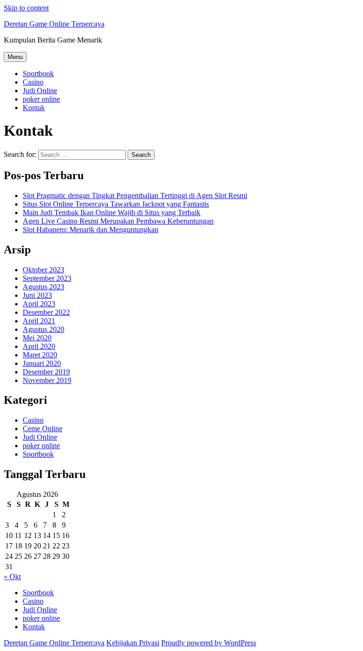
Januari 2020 (42, 363)
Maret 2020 (40, 355)
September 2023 (47, 278)
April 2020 (39, 346)
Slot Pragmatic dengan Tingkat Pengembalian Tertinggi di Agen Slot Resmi (135, 195)
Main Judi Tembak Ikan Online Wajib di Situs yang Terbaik (111, 212)
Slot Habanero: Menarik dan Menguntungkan (90, 230)
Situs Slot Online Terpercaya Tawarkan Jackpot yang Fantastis (116, 204)
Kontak (34, 108)
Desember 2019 (46, 372)
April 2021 (39, 321)
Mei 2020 (37, 338)
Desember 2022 (46, 312)
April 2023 (39, 304)
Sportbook (38, 73)
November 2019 (47, 380)
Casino (33, 82)
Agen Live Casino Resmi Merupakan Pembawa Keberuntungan (118, 221)
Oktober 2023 (43, 270)
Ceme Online (42, 429)
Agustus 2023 (43, 287)
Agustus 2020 (43, 329)
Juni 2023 (37, 295)
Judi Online (40, 91)
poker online (41, 99)
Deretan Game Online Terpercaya (54, 24)
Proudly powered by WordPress (208, 643)
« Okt (12, 577)
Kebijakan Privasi (132, 643)
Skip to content (26, 8)
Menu (15, 57)
